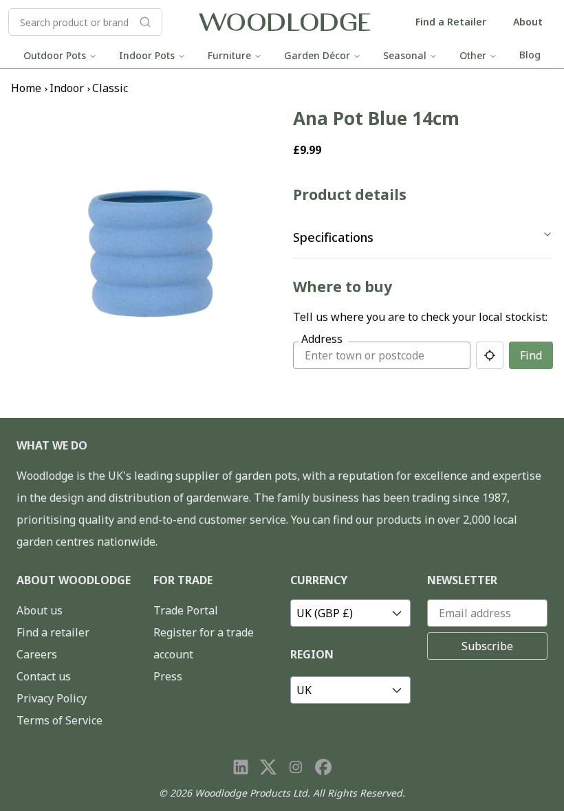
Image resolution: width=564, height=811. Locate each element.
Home (26, 88)
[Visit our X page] (268, 767)
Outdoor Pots (54, 55)
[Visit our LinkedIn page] (240, 767)
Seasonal (404, 55)
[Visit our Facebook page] (323, 767)
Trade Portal (185, 610)
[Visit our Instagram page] (296, 767)
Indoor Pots (147, 55)
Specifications (333, 237)
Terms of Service (59, 720)
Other (472, 55)
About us (40, 610)
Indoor (67, 88)
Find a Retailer (450, 21)
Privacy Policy (52, 698)
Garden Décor (317, 55)
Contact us (44, 676)
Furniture (229, 55)
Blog (530, 54)
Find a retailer (53, 632)
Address (322, 338)
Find (531, 355)
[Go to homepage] (284, 22)
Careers (37, 654)
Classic (110, 88)
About (528, 21)
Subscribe (487, 646)
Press (167, 676)
